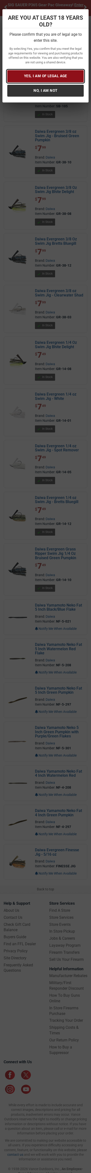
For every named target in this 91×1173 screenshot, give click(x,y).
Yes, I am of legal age (45, 76)
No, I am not (45, 90)
